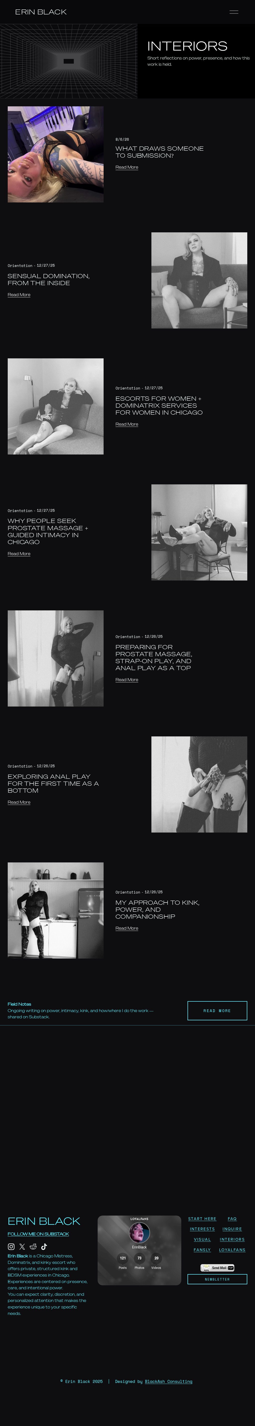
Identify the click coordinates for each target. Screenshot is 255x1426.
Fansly (202, 1249)
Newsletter (217, 1279)
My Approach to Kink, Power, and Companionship (158, 909)
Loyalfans (232, 1249)
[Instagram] (11, 1246)
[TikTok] (44, 1246)
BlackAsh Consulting (168, 1381)
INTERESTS (202, 1229)
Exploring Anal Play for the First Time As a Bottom (53, 783)
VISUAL (202, 1239)
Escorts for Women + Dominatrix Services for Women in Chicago (159, 405)
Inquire (232, 1229)
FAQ (232, 1218)
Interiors (232, 1239)
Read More (127, 167)
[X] (22, 1246)
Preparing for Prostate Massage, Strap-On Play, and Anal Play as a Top (154, 657)
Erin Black (40, 11)
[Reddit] (33, 1246)
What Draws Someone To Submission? (160, 152)
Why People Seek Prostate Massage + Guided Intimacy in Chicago (48, 531)
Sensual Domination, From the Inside (49, 279)
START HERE (202, 1218)
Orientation (20, 265)
